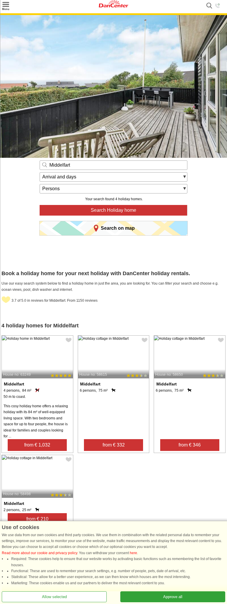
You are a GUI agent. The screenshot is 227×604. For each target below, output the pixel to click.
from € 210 (37, 518)
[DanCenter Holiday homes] (113, 6)
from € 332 (114, 444)
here (133, 553)
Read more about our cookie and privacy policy (39, 553)
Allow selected (54, 597)
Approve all (172, 597)
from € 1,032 (37, 444)
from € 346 (190, 444)
